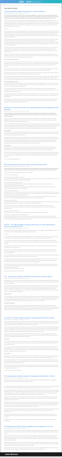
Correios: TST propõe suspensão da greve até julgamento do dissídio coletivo (29, 318)
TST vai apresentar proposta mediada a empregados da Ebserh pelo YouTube (29, 376)
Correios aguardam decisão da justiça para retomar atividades (24, 11)
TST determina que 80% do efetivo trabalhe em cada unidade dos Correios (28, 426)
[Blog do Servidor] (34, 1)
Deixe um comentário (22, 166)
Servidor (28, 166)
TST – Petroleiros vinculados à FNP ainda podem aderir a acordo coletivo (28, 276)
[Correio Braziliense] (22, 1)
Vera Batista (16, 166)
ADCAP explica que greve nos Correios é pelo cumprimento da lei (25, 164)
